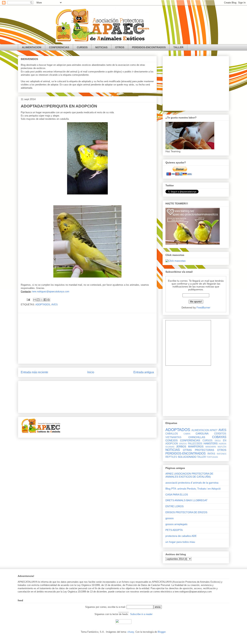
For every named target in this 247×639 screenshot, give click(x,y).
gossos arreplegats (176, 524)
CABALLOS (171, 433)
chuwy (130, 632)
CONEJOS (171, 440)
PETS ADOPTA (174, 529)
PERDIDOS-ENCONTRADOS (149, 47)
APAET (214, 430)
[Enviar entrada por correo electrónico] (28, 299)
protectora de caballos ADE (181, 535)
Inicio (90, 372)
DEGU (218, 440)
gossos (169, 518)
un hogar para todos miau (180, 541)
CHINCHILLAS (196, 437)
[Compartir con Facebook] (45, 300)
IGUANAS (169, 447)
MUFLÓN (222, 447)
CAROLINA (202, 433)
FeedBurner (203, 307)
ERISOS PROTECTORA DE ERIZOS (186, 512)
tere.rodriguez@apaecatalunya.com (50, 291)
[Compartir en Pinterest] (48, 300)
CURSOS (82, 47)
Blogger (161, 632)
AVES (54, 304)
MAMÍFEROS (195, 446)
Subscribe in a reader (141, 614)
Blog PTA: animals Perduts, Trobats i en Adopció (193, 488)
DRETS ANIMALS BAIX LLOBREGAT (186, 500)
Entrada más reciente (34, 372)
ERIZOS (183, 444)
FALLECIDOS (195, 443)
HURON (222, 444)
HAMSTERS (211, 443)
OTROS (119, 47)
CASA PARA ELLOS (176, 494)
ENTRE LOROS (174, 506)
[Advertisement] (87, 338)
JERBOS (181, 446)
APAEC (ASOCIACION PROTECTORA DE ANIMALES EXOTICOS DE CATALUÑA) (189, 475)
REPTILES (171, 457)
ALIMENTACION (31, 47)
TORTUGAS (212, 457)
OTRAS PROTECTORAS (198, 450)
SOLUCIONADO (187, 456)
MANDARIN (210, 447)
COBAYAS (219, 437)
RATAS (211, 453)
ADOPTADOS (42, 304)
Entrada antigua (143, 372)
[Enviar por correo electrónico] (35, 300)
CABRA (187, 434)
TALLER (178, 47)
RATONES (221, 454)
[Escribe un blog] (38, 300)
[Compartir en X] (41, 300)
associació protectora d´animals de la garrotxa (191, 482)
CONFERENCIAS (59, 47)
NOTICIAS (101, 47)
